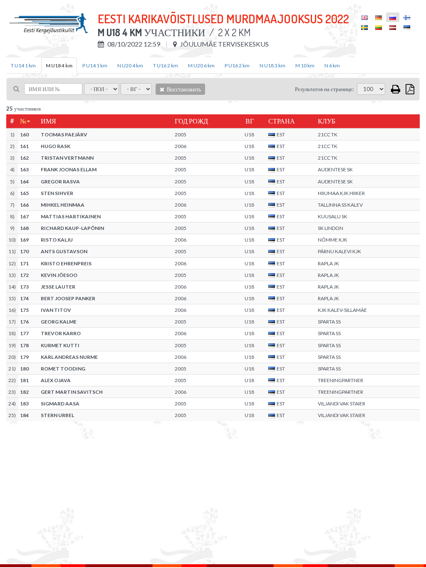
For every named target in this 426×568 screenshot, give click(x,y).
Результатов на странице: (324, 89)
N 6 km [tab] (332, 65)
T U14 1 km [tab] (23, 65)
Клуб (326, 121)
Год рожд (191, 121)
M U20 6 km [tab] (201, 65)
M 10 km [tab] (305, 65)
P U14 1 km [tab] (94, 65)
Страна (281, 121)
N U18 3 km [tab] (272, 65)
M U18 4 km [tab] (59, 65)
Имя (48, 121)
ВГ (249, 121)
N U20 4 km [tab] (130, 65)
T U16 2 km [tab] (165, 65)
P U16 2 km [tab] (237, 65)
